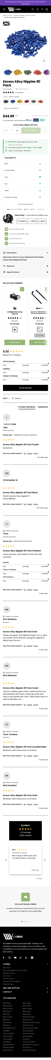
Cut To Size (40, 335)
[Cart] (46, 9)
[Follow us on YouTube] (17, 957)
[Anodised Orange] (41, 101)
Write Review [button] (25, 387)
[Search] (33, 9)
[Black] (6, 101)
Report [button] (29, 453)
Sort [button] (5, 398)
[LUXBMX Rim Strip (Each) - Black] (14, 329)
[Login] (37, 9)
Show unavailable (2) (11, 108)
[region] (25, 860)
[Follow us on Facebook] (6, 957)
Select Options (23, 89)
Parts (10, 15)
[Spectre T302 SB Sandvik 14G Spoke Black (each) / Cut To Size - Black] (39, 329)
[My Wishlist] (42, 9)
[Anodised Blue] (13, 101)
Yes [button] (25, 453)
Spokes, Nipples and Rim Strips (24, 15)
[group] (25, 352)
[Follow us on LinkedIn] (28, 957)
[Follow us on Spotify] (33, 957)
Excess (10, 89)
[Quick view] (22, 289)
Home (5, 15)
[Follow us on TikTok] (22, 957)
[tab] (26, 407)
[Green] (34, 101)
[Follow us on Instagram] (11, 957)
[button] (25, 252)
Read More (26, 4)
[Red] (27, 101)
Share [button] (35, 453)
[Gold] (20, 101)
